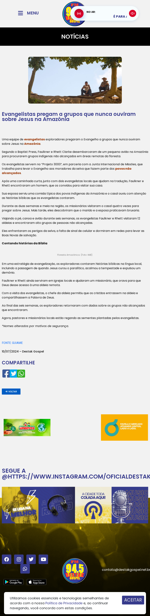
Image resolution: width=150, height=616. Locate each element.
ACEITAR (133, 600)
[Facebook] (6, 559)
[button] (11, 392)
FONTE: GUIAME (12, 343)
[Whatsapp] (25, 569)
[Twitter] (31, 559)
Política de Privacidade (63, 603)
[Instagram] (19, 559)
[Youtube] (43, 559)
